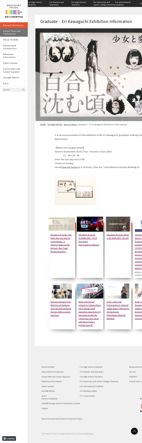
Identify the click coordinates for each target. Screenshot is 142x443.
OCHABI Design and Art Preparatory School (61, 403)
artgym (45, 408)
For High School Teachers (79, 3)
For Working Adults (88, 391)
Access (132, 371)
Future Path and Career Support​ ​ (11, 70)
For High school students (35, 3)
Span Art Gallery (70, 167)
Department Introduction (10, 47)
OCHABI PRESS (11, 77)
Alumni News (70, 124)
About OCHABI (10, 39)
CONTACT (133, 376)
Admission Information (9, 56)
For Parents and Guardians (57, 3)
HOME (43, 124)
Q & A (6, 83)
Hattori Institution (50, 398)
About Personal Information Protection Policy (62, 418)
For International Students (123, 3)
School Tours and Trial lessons (11, 32)
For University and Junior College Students (104, 3)
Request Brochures (13, 25)
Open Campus (10, 62)
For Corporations (87, 395)
